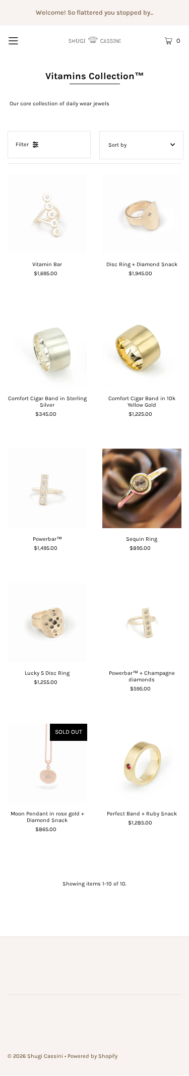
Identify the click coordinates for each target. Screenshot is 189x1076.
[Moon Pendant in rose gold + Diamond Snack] (47, 763)
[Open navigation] (25, 40)
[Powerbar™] (47, 488)
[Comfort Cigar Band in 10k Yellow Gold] (142, 348)
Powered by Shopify (92, 1056)
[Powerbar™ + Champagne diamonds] (142, 623)
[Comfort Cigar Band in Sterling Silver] (47, 348)
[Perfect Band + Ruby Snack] (142, 763)
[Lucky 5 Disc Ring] (47, 623)
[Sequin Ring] (142, 488)
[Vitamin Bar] (47, 214)
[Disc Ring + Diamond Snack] (142, 214)
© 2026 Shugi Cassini (35, 1056)
